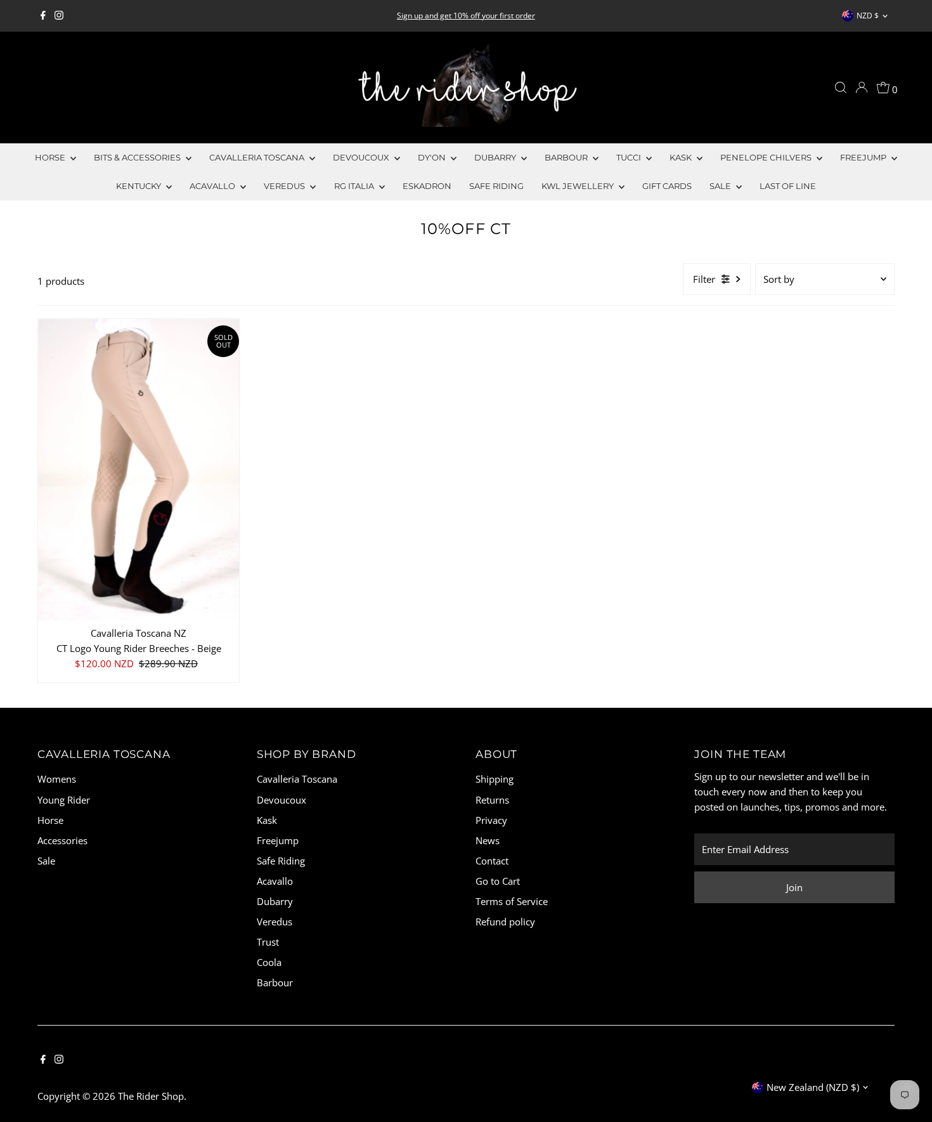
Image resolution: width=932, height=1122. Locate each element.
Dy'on (433, 157)
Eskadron (427, 186)
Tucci (629, 157)
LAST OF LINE (788, 186)
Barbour (567, 157)
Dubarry (496, 157)
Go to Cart (498, 881)
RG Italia (355, 186)
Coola (269, 962)
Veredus (285, 186)
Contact (492, 860)
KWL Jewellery (578, 186)
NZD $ (868, 15)
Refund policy (505, 921)
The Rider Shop (151, 1096)
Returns (492, 799)
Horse (51, 157)
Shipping (495, 779)
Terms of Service (512, 901)
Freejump (864, 157)
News (488, 840)
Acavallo (213, 186)
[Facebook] (43, 16)
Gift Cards (667, 186)
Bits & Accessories (138, 157)
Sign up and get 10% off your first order (466, 15)
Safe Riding (496, 186)
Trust (268, 942)
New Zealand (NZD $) (813, 1087)
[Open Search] (840, 87)
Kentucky (139, 186)
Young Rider (63, 799)
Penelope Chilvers (766, 157)
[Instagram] (59, 16)
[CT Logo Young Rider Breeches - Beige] (138, 469)
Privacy (491, 820)
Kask (682, 157)
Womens (56, 779)
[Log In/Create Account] (861, 87)
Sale (46, 860)
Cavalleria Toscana (257, 157)
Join (794, 887)
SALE (721, 186)
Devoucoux (362, 157)
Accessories (62, 840)
